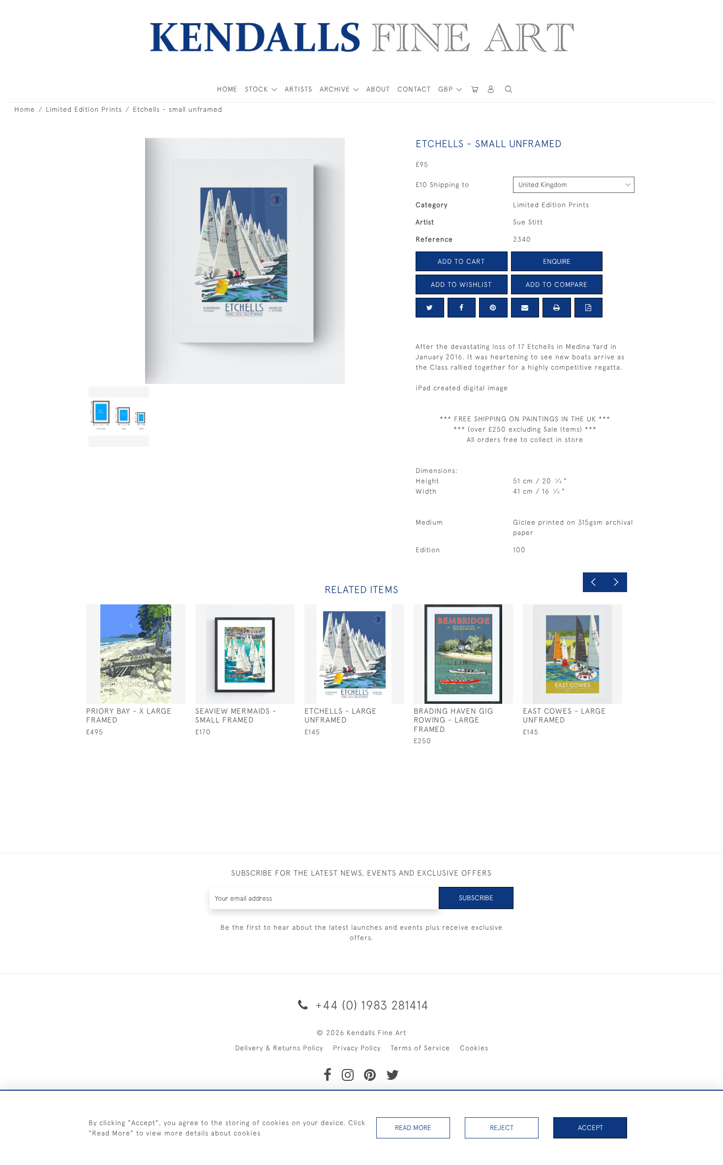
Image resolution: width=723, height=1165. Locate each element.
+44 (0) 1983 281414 (370, 1005)
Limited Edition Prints (84, 109)
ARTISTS (298, 89)
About (378, 89)
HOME (227, 89)
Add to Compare (557, 284)
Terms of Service (420, 1048)
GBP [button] (446, 89)
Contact (414, 89)
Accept (590, 1128)
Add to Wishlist (461, 284)
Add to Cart (461, 261)
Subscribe (476, 898)
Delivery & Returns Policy (279, 1048)
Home (24, 109)
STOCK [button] (258, 89)
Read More (413, 1128)
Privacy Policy (357, 1048)
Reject (501, 1128)
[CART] (475, 89)
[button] (508, 89)
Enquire (557, 261)
